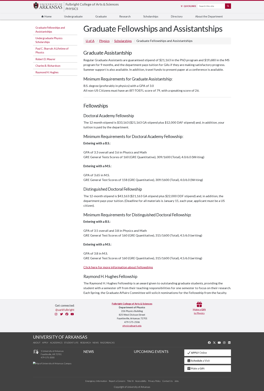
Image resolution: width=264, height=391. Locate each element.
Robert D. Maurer (45, 59)
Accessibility (140, 381)
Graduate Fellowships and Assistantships (50, 29)
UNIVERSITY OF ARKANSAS (60, 337)
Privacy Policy (154, 381)
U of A (90, 41)
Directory (177, 16)
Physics (104, 41)
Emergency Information (96, 381)
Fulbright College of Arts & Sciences (92, 4)
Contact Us (167, 381)
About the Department (209, 16)
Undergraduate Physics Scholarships (48, 40)
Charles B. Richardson (47, 65)
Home (48, 16)
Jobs (176, 381)
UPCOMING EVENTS (151, 351)
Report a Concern (117, 381)
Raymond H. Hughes (47, 72)
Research (125, 16)
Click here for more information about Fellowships (118, 267)
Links (190, 6)
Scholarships (150, 16)
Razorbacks (107, 342)
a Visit (200, 360)
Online (199, 352)
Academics (56, 342)
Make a (198, 368)
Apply (45, 342)
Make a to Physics (199, 311)
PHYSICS (72, 9)
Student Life (71, 342)
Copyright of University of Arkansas (132, 386)
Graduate (101, 16)
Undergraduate (73, 16)
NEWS (88, 351)
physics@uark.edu (132, 325)
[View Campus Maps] (35, 355)
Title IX (130, 381)
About (36, 342)
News (96, 342)
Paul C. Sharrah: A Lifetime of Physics (52, 50)
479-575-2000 (48, 357)
